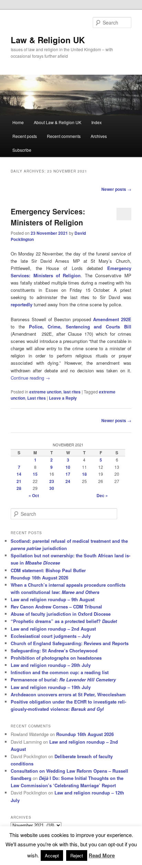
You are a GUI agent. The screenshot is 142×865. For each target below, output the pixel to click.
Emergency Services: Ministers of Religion (48, 216)
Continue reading (30, 377)
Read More (102, 855)
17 (67, 474)
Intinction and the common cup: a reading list (60, 672)
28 (19, 488)
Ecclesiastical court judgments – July (51, 636)
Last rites (36, 398)
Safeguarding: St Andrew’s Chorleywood (54, 650)
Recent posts (24, 136)
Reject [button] (76, 855)
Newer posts (116, 189)
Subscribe (21, 150)
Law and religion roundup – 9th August (52, 599)
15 (35, 474)
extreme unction (45, 392)
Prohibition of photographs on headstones (56, 657)
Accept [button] (52, 855)
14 (19, 474)
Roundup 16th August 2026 (39, 577)
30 (51, 488)
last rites (72, 392)
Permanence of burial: (63, 679)
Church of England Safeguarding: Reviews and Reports (70, 643)
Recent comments (64, 136)
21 (19, 481)
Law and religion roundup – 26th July (51, 665)
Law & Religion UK (48, 40)
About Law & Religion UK (57, 122)
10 (67, 467)
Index (96, 122)
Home (18, 122)
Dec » (102, 495)
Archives (99, 136)
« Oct (34, 495)
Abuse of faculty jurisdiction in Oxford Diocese (61, 614)
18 (84, 474)
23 (51, 481)
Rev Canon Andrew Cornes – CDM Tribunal (56, 606)
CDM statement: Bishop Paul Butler (48, 570)
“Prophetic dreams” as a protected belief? (64, 621)
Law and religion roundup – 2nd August (53, 628)
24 (67, 481)
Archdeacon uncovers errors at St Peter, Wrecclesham (68, 694)
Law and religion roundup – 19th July (51, 687)
